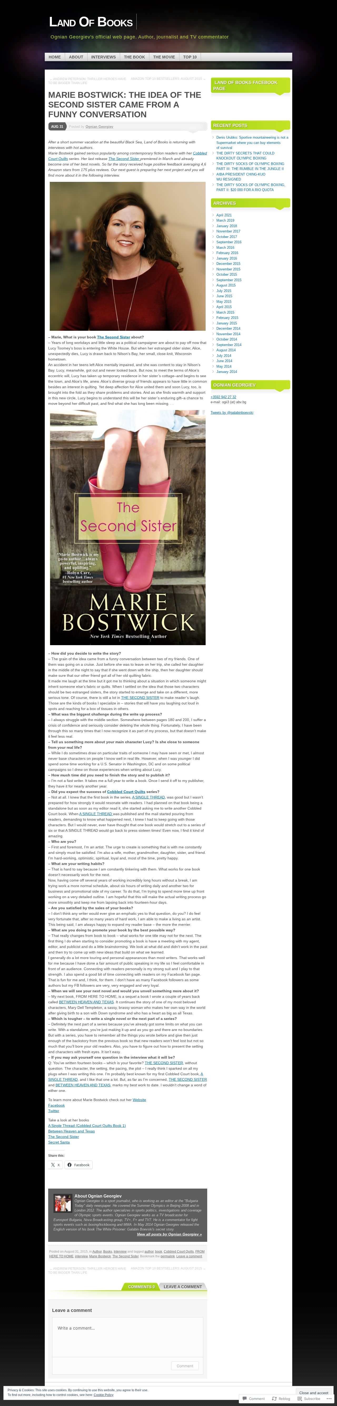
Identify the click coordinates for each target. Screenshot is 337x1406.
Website (139, 1100)
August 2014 (226, 350)
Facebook (56, 1105)
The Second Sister (124, 159)
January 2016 (226, 258)
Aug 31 (57, 127)
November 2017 (228, 231)
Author (97, 1251)
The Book (134, 57)
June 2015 (224, 296)
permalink (168, 1256)
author (149, 1251)
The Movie (164, 57)
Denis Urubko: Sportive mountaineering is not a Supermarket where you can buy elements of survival (252, 142)
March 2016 (225, 248)
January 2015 (226, 323)
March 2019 (225, 220)
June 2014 (224, 361)
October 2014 (226, 339)
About (76, 57)
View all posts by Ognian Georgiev (169, 1234)
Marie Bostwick (100, 1256)
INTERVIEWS (103, 57)
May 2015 (223, 302)
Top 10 (190, 57)
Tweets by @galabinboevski (232, 413)
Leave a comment (189, 1256)
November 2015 (228, 269)
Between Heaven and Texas (71, 1131)
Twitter (53, 1111)
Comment (185, 1366)
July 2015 (223, 291)
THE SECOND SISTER (140, 697)
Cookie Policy (103, 1395)
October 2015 (226, 274)
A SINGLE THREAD (148, 797)
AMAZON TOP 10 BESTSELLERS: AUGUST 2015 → (168, 79)
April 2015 (224, 307)
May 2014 (223, 366)
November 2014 (228, 334)
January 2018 (226, 226)
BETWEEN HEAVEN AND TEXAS (86, 1002)
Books (107, 1251)
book (158, 1251)
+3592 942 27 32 (223, 397)
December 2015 (228, 264)
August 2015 (226, 285)
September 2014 (228, 345)
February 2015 (227, 318)
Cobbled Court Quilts (126, 792)
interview (81, 1256)
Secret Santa (59, 1142)
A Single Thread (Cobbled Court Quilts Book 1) (87, 1125)
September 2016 (228, 242)
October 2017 (226, 237)
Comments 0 (141, 1287)
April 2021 (224, 215)
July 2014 (223, 356)
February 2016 (227, 253)
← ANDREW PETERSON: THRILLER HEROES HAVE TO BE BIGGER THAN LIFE (87, 81)
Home (55, 57)
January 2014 (226, 372)
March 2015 (225, 312)
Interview (120, 1251)
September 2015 (228, 280)
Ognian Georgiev (99, 127)
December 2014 (228, 328)
